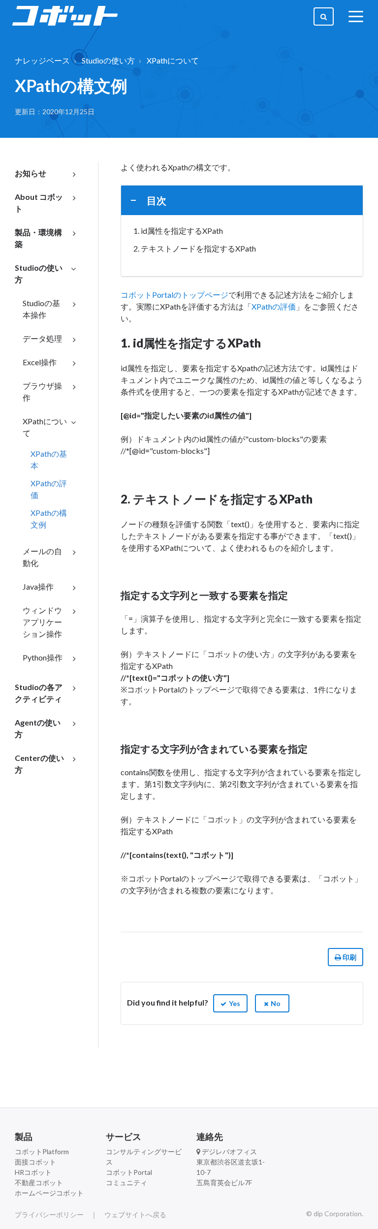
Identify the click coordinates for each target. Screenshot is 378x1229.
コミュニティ (126, 1182)
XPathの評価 (49, 489)
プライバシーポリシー (49, 1214)
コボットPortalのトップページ (174, 294)
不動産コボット (39, 1182)
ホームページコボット (49, 1193)
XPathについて (173, 60)
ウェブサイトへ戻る (135, 1214)
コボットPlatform (42, 1151)
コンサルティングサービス (144, 1156)
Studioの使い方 (108, 60)
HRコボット (33, 1172)
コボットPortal (129, 1172)
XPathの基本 (49, 459)
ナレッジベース (42, 60)
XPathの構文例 (49, 518)
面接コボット (35, 1162)
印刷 (348, 957)
